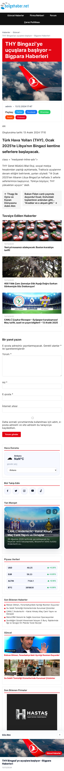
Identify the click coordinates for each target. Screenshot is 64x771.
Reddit (10, 117)
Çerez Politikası (32, 22)
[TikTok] (41, 491)
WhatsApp (44, 112)
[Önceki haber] (48, 511)
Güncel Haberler (15, 15)
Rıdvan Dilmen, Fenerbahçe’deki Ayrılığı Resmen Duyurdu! (32, 605)
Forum (53, 15)
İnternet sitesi (9, 406)
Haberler (6, 32)
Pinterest (21, 117)
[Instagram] (24, 491)
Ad (4, 382)
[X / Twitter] (16, 491)
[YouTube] (32, 491)
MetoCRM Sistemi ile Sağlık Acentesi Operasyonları (30, 617)
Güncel (16, 32)
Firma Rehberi (37, 15)
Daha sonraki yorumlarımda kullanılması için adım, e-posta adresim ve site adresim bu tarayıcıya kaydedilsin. (31, 424)
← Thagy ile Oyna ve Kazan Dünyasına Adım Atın (11, 199)
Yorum (6, 354)
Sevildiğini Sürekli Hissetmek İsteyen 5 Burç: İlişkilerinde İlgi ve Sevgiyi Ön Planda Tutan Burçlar (32, 621)
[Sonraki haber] (54, 511)
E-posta (7, 394)
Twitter (19, 112)
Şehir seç (12, 464)
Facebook (31, 112)
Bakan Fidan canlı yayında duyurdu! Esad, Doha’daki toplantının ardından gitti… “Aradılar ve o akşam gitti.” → (41, 198)
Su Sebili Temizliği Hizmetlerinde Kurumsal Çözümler (30, 608)
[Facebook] (7, 491)
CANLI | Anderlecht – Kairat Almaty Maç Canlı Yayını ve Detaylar (31, 612)
